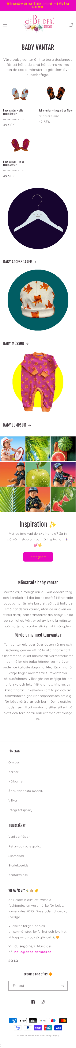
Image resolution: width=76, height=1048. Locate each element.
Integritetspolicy (20, 810)
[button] (5, 24)
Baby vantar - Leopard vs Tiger (56, 110)
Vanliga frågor (19, 837)
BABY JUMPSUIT (15, 425)
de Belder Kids (32, 1035)
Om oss (14, 762)
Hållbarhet (16, 781)
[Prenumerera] (62, 986)
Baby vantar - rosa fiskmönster (13, 163)
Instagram (38, 557)
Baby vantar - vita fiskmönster (13, 112)
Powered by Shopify (49, 1035)
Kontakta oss (18, 875)
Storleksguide (18, 865)
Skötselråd (16, 856)
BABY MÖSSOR (13, 343)
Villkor (12, 800)
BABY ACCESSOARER (17, 262)
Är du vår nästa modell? (25, 791)
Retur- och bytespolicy (25, 846)
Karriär (13, 772)
